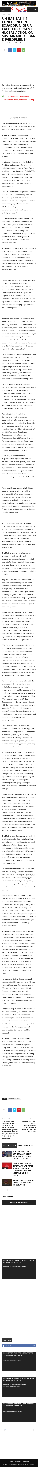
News (8, 14)
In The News (6, 1185)
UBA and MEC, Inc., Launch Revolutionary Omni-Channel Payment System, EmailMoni (29, 1127)
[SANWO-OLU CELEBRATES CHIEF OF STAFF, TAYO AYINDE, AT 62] (7, 1182)
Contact (18, 1461)
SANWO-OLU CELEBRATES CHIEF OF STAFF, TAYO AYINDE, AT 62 (23, 1182)
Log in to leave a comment (19, 1202)
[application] (19, 1269)
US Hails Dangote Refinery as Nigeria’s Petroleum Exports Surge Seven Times (22, 1155)
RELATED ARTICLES (9, 1146)
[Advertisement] (19, 69)
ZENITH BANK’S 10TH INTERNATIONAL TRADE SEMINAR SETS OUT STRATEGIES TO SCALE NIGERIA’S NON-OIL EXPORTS (23, 1169)
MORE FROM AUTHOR (25, 1146)
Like (33, 1346)
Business (5, 1156)
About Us (26, 1461)
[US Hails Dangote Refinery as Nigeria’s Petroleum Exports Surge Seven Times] (7, 1154)
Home (3, 14)
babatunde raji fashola (14, 1098)
